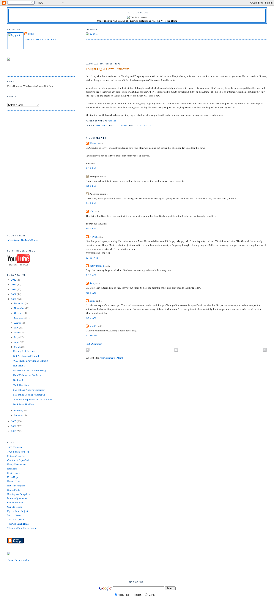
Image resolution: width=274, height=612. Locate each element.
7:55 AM (91, 318)
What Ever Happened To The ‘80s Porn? (33, 399)
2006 (14, 426)
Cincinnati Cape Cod (18, 460)
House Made (13, 489)
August (18, 322)
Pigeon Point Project (17, 511)
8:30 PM (91, 228)
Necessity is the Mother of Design (30, 370)
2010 (14, 289)
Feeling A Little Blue (24, 351)
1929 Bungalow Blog (18, 451)
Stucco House (14, 515)
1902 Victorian (15, 447)
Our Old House (14, 506)
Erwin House (13, 473)
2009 (14, 294)
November (19, 308)
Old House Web (15, 502)
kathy (92, 300)
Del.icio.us (145, 125)
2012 (14, 279)
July (16, 327)
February (19, 410)
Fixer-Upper (13, 477)
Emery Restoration (16, 464)
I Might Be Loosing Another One (30, 394)
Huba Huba (19, 365)
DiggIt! (123, 125)
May (16, 337)
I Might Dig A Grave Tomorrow (107, 69)
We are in (94, 143)
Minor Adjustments (17, 498)
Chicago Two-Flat (16, 456)
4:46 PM (112, 120)
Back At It (18, 380)
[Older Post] (265, 350)
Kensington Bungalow (18, 494)
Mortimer (101, 125)
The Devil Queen (15, 519)
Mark (92, 211)
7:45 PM (91, 203)
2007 (14, 421)
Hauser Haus (13, 481)
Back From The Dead (23, 404)
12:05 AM (92, 257)
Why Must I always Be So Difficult (30, 360)
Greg (31, 34)
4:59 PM (91, 168)
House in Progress (16, 485)
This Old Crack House (18, 523)
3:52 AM (91, 275)
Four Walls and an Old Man (27, 375)
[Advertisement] (129, 48)
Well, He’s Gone (21, 385)
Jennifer (93, 326)
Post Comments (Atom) (111, 357)
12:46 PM (92, 335)
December (19, 303)
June (16, 332)
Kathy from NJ (96, 265)
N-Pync (93, 236)
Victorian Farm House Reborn (22, 528)
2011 (14, 284)
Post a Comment (94, 343)
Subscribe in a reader (18, 560)
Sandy (92, 283)
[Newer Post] (87, 350)
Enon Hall (12, 468)
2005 (14, 431)
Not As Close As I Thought (26, 356)
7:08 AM (91, 292)
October (18, 313)
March (17, 347)
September (19, 318)
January (18, 415)
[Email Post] (117, 120)
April (17, 342)
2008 (14, 299)
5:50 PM (91, 185)
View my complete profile (40, 39)
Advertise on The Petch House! (22, 240)
